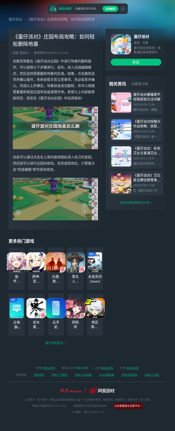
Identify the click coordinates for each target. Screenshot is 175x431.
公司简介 (30, 399)
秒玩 (136, 62)
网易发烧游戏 (129, 375)
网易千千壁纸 (59, 375)
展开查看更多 (54, 343)
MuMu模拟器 (106, 375)
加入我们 (145, 399)
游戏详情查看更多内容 (134, 202)
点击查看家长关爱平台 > (128, 406)
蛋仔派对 (15, 19)
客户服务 (42, 399)
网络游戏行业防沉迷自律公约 (90, 406)
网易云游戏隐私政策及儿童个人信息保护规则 (75, 399)
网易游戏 (39, 375)
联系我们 (120, 399)
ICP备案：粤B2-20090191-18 (88, 412)
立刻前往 (110, 8)
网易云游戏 (48, 368)
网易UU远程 (152, 375)
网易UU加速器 (83, 375)
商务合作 (133, 399)
